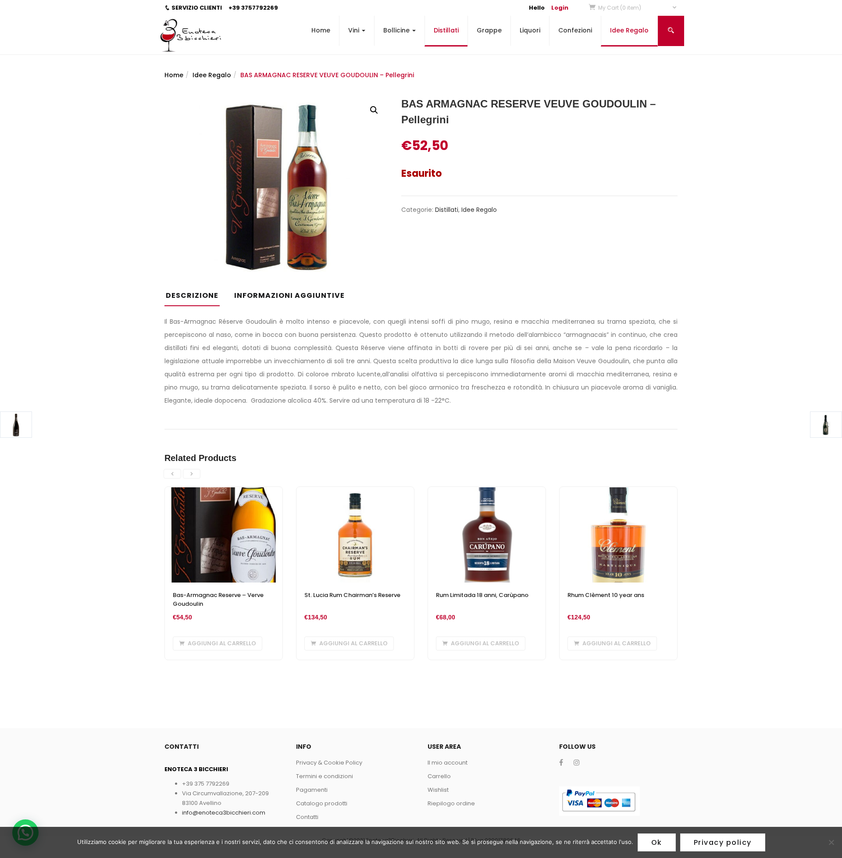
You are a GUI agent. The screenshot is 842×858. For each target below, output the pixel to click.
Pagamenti (312, 790)
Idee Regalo (629, 30)
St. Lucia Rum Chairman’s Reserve (352, 595)
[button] (638, 7)
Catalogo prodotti (321, 803)
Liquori (530, 30)
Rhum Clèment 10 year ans (605, 595)
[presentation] (172, 474)
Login (559, 8)
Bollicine (397, 30)
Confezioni (575, 30)
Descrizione (192, 295)
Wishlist (438, 790)
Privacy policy (723, 842)
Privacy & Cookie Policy (329, 762)
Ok (656, 842)
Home (320, 30)
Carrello (439, 776)
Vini (354, 30)
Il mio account (447, 762)
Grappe (489, 30)
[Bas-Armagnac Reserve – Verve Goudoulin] (223, 492)
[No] (831, 842)
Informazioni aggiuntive (289, 295)
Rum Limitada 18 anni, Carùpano (482, 595)
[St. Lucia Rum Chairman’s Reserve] (355, 492)
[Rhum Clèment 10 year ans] (618, 492)
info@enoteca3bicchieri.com (223, 812)
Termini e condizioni (324, 776)
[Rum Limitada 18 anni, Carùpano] (486, 492)
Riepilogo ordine (451, 803)
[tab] (195, 298)
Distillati (446, 30)
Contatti (307, 817)
